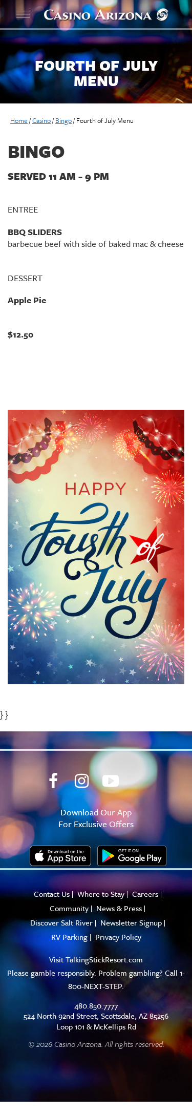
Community (69, 908)
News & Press (119, 908)
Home (19, 120)
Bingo (63, 120)
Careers (145, 894)
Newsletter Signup (131, 922)
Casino (41, 120)
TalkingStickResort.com (104, 959)
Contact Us (52, 894)
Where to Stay (100, 894)
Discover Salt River (61, 922)
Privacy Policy (118, 937)
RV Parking (69, 937)
